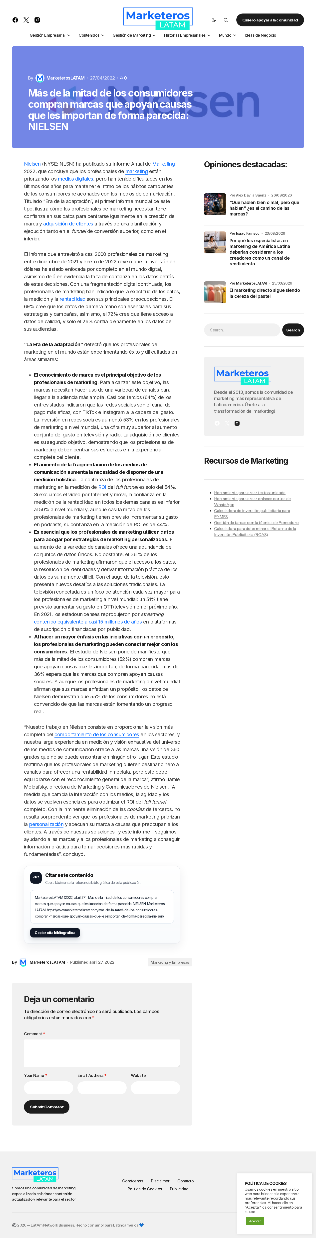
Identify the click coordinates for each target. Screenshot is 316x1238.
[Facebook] (217, 423)
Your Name (35, 1075)
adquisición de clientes (68, 224)
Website (138, 1075)
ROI (102, 487)
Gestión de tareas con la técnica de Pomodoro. (256, 522)
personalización (46, 824)
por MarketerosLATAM (248, 283)
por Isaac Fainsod (245, 233)
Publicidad (179, 1188)
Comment (34, 1033)
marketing (136, 171)
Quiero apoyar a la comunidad (270, 19)
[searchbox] (242, 329)
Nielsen (32, 164)
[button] (214, 20)
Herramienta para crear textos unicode (250, 492)
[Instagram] (237, 423)
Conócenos (132, 1180)
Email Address (91, 1075)
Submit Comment (46, 1106)
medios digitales (75, 179)
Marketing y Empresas (170, 962)
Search (293, 329)
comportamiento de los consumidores (96, 734)
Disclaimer (160, 1180)
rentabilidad (72, 299)
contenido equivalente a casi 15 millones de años (88, 622)
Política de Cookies (145, 1188)
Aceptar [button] (255, 1221)
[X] (227, 423)
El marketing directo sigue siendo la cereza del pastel (265, 293)
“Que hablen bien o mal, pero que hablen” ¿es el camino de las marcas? (264, 208)
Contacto (185, 1180)
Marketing (163, 164)
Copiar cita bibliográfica (55, 932)
